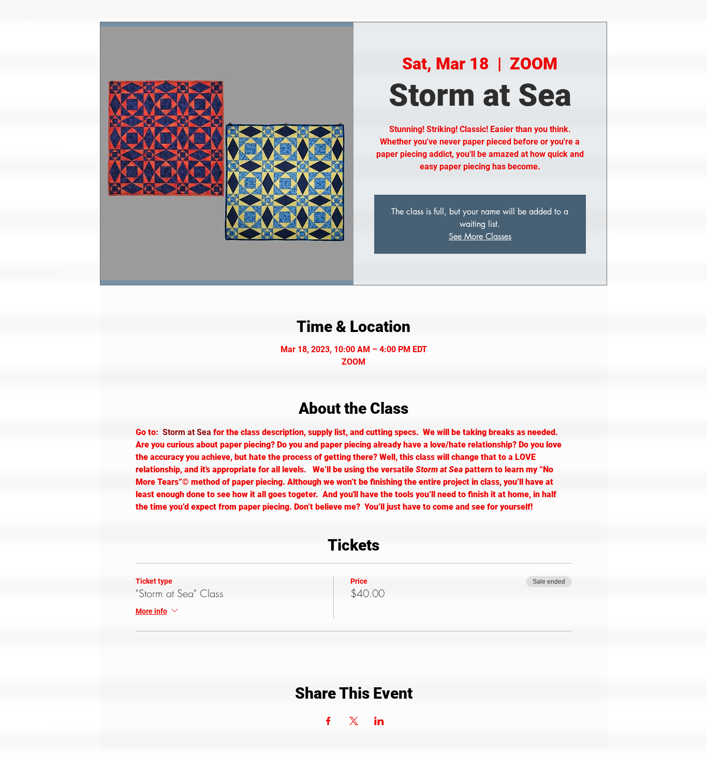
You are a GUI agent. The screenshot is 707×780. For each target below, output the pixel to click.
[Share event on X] (354, 721)
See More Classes (480, 236)
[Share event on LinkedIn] (379, 721)
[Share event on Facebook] (328, 721)
